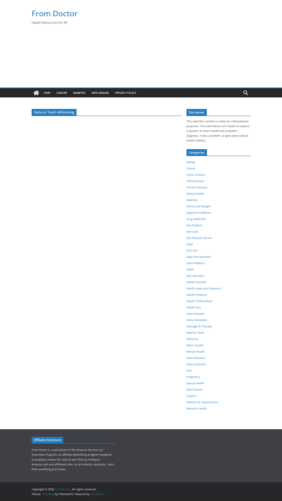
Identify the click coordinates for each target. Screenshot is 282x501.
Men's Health (194, 345)
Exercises (192, 231)
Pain (47, 93)
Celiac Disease (195, 175)
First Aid (191, 250)
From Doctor (55, 13)
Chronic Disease (196, 187)
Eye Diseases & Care (199, 238)
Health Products (196, 295)
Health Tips (193, 307)
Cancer (61, 93)
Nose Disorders (196, 364)
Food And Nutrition (198, 257)
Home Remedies (196, 320)
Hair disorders (195, 276)
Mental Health (195, 351)
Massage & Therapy (199, 326)
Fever (189, 244)
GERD (190, 269)
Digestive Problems (198, 212)
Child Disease (195, 181)
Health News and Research (203, 288)
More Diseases (195, 358)
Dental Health (195, 193)
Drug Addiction (196, 219)
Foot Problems (195, 263)
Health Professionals (199, 301)
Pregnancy (193, 377)
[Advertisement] (141, 59)
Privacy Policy (125, 93)
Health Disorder (196, 282)
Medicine (192, 339)
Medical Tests (195, 332)
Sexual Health (195, 383)
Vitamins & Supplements (202, 402)
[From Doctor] (36, 92)
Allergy (190, 162)
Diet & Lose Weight (198, 206)
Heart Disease (195, 313)
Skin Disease (100, 93)
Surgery (191, 396)
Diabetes (79, 93)
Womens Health (196, 408)
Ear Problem (194, 225)
